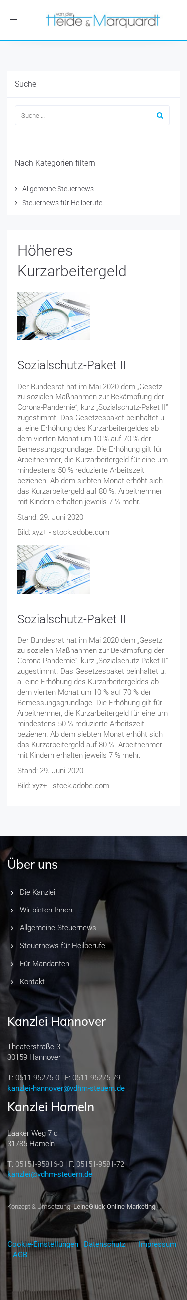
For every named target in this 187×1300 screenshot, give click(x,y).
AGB (20, 1254)
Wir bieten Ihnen (46, 910)
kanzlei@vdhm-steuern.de (49, 1174)
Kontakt (32, 981)
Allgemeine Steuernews (58, 189)
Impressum (157, 1244)
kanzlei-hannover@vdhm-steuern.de (66, 1088)
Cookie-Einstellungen (42, 1244)
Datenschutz (104, 1244)
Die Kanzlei (37, 892)
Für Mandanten (44, 963)
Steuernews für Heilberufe (62, 203)
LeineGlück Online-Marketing (114, 1206)
